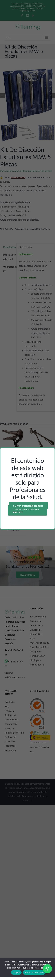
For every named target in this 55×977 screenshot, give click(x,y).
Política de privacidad (34, 972)
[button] (47, 968)
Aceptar (16, 972)
